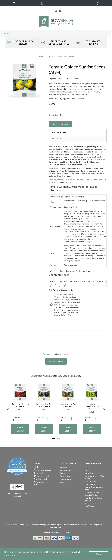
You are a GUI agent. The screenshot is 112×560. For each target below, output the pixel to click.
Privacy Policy (65, 476)
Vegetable (89, 473)
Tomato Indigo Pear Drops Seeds (68, 405)
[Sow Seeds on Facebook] (52, 11)
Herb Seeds (38, 473)
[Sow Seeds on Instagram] (59, 11)
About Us (63, 467)
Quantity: (53, 115)
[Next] (104, 410)
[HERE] (72, 182)
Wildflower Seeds (41, 482)
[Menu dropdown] (42, 3)
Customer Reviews (67, 470)
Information (59, 132)
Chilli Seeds (38, 467)
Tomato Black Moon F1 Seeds (20, 405)
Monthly (88, 467)
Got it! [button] (98, 554)
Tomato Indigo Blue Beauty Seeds (44, 405)
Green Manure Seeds (42, 470)
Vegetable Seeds (41, 479)
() (98, 3)
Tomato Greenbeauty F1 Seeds (92, 406)
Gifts (36, 485)
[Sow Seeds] (56, 21)
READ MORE (66, 315)
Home (41, 56)
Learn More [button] (9, 556)
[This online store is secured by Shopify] (17, 486)
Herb (87, 470)
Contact (63, 482)
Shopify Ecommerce (61, 532)
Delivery (56, 139)
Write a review (56, 361)
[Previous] (8, 410)
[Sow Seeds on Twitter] (55, 11)
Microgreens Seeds (41, 476)
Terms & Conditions (67, 479)
